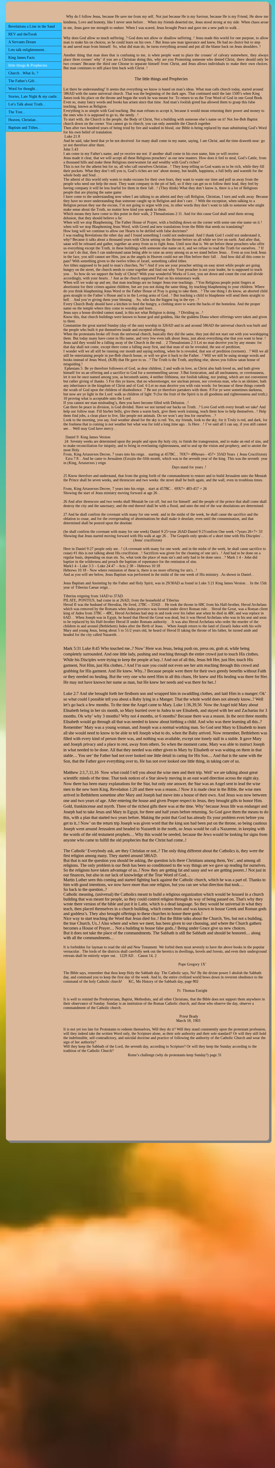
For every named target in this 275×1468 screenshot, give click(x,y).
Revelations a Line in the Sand (31, 26)
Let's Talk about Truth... (27, 104)
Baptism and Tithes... (24, 128)
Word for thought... (23, 89)
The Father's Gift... (23, 81)
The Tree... (17, 112)
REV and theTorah (22, 34)
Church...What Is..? (23, 73)
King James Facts (21, 58)
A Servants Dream (22, 42)
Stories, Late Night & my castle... (34, 96)
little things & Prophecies (27, 65)
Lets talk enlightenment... (27, 50)
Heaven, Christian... (23, 120)
